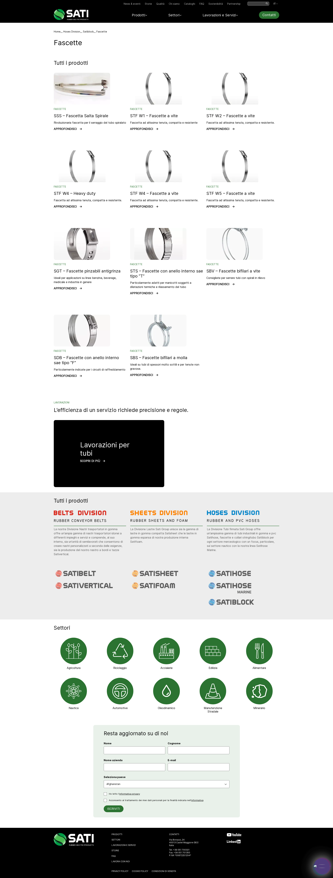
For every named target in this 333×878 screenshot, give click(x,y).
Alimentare (259, 668)
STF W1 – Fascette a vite (154, 115)
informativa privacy (129, 794)
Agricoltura (73, 668)
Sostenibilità (215, 3)
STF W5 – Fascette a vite (230, 193)
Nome (108, 743)
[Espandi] (322, 866)
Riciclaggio (120, 668)
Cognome (174, 743)
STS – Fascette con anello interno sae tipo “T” (166, 273)
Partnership (234, 3)
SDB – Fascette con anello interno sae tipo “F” (86, 360)
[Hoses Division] (236, 521)
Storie (148, 3)
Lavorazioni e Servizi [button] (219, 15)
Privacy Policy (120, 871)
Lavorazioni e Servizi (124, 845)
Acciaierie (166, 668)
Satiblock (88, 31)
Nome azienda (113, 760)
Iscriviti (113, 808)
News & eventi (132, 3)
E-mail (172, 760)
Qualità (160, 3)
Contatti (269, 15)
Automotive (120, 708)
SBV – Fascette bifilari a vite (233, 271)
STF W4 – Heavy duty (75, 193)
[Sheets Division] (159, 521)
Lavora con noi (121, 861)
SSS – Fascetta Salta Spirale (81, 115)
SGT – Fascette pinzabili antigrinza (87, 271)
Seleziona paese (115, 777)
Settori (116, 839)
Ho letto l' (124, 794)
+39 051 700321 (181, 849)
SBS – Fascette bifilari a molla (158, 357)
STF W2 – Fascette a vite (230, 115)
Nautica (74, 708)
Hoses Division (71, 31)
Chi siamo (174, 3)
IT (275, 3)
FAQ (201, 3)
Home (57, 31)
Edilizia (213, 668)
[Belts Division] (83, 521)
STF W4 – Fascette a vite (154, 193)
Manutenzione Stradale (213, 709)
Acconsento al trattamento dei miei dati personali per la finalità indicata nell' (156, 800)
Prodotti (117, 834)
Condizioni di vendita (164, 871)
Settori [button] (174, 15)
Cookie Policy (140, 871)
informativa (197, 800)
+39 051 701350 (182, 852)
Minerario (259, 708)
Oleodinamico (166, 708)
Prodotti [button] (138, 15)
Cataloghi (189, 3)
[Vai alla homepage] (71, 19)
